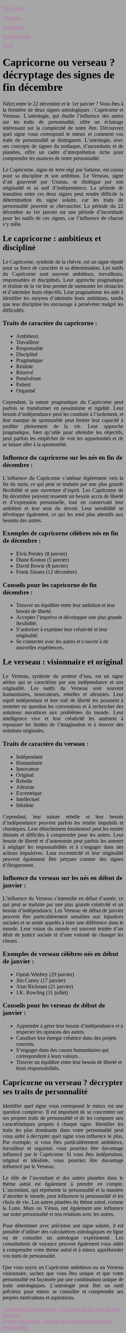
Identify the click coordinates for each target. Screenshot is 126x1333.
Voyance (12, 18)
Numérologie (17, 36)
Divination (14, 8)
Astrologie (14, 27)
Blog (8, 46)
